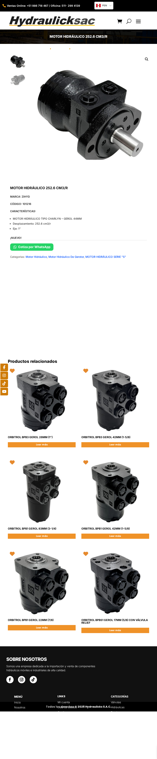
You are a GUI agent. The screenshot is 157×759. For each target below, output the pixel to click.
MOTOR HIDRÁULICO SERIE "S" (105, 256)
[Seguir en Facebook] (10, 679)
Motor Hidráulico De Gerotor (66, 256)
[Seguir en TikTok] (33, 679)
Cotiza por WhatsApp (33, 247)
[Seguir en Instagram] (21, 679)
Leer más (42, 444)
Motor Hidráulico (36, 256)
